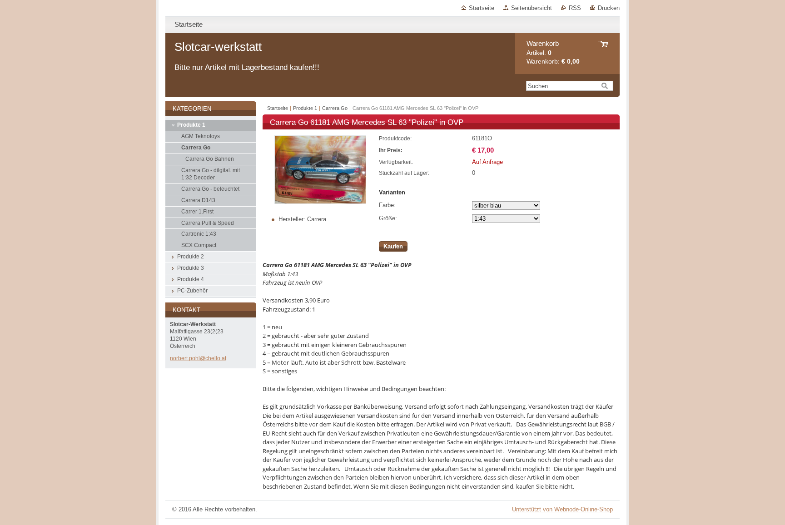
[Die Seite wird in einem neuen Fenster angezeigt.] (320, 201)
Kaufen (393, 246)
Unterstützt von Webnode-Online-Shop (562, 509)
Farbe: (387, 205)
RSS (575, 8)
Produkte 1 (305, 108)
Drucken (609, 8)
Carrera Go (335, 108)
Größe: (388, 218)
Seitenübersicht (531, 8)
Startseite (481, 8)
